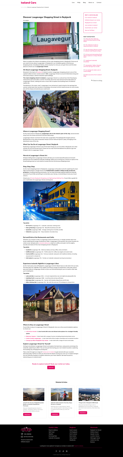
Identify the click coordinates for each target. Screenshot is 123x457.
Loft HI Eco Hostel (31, 331)
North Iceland (73, 434)
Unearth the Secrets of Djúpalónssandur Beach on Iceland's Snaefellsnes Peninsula (33, 404)
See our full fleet (89, 30)
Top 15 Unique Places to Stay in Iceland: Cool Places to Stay (92, 50)
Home (22, 7)
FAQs (78, 2)
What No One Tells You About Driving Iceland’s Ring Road (91, 40)
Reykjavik (40, 72)
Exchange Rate (53, 436)
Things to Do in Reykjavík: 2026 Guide (88, 402)
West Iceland (73, 438)
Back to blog (97, 80)
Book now (51, 367)
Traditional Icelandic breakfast (90, 61)
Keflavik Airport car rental (92, 20)
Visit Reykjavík (73, 432)
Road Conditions (53, 430)
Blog (84, 2)
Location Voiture (94, 436)
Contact (99, 2)
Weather (51, 434)
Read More (27, 414)
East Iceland (73, 436)
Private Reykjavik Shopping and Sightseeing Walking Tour (47, 178)
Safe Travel (51, 432)
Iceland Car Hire (94, 440)
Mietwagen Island (95, 438)
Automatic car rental (91, 27)
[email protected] (28, 436)
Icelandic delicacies (44, 243)
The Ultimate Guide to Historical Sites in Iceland (90, 45)
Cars (73, 2)
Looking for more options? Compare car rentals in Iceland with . (61, 446)
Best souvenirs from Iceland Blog (92, 75)
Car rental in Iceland (91, 17)
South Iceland (73, 430)
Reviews (92, 442)
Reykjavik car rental (91, 22)
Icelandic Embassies (54, 438)
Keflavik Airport (94, 432)
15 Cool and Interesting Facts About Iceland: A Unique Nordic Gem (92, 56)
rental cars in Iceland (48, 352)
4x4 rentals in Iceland (91, 25)
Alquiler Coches (94, 434)
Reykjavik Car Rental (95, 430)
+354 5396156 (27, 434)
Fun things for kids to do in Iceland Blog (92, 70)
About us (91, 2)
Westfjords (72, 440)
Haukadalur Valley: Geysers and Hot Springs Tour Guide (92, 66)
